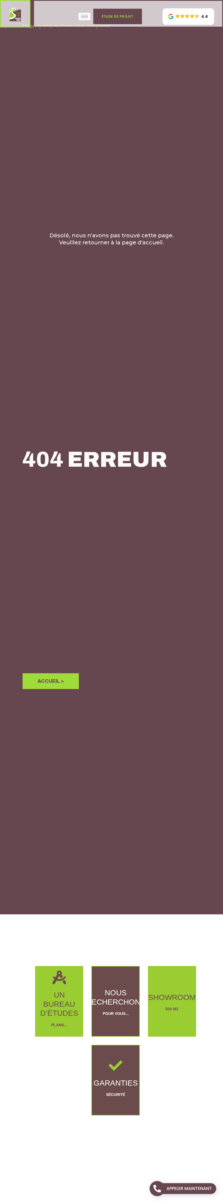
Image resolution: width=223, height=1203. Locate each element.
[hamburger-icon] (84, 16)
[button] (188, 16)
